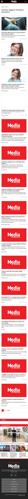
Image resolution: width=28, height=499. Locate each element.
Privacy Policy (14, 489)
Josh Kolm (5, 169)
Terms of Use (14, 491)
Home (2, 6)
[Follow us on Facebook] (11, 476)
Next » (8, 410)
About (14, 479)
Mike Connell (5, 142)
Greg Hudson (5, 90)
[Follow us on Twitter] (15, 476)
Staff (4, 302)
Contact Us (14, 481)
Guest (4, 39)
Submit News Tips (14, 484)
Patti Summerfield (6, 224)
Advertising (14, 486)
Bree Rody (5, 355)
